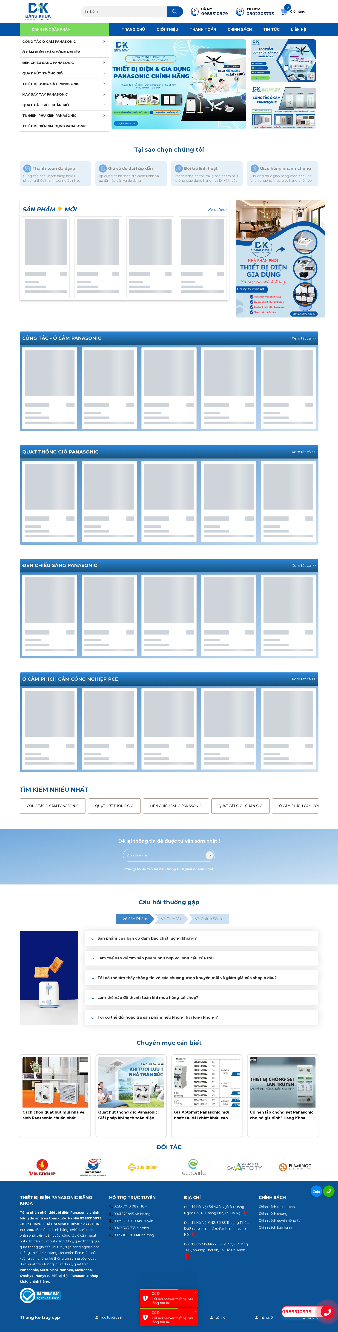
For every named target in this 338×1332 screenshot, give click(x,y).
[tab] (201, 938)
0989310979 (297, 1312)
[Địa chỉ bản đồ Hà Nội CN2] (193, 1234)
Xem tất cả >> (304, 338)
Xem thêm (217, 209)
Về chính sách (208, 919)
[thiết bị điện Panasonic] (38, 11)
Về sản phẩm (135, 919)
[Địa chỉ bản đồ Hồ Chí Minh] (187, 1256)
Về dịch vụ (171, 919)
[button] (205, 938)
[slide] (179, 84)
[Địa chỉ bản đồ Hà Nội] (245, 1213)
